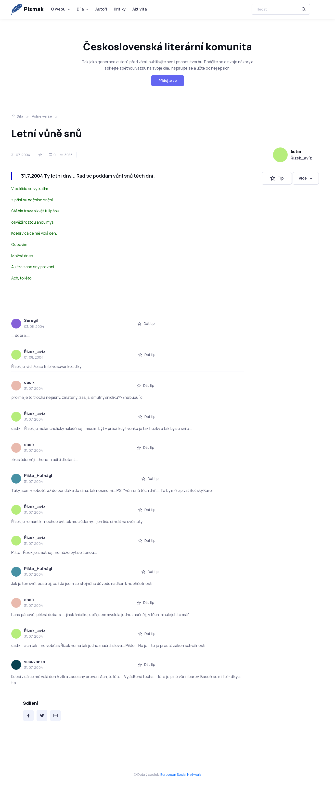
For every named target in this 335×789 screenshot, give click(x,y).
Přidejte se (167, 80)
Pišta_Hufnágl (38, 475)
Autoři (101, 9)
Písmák (33, 9)
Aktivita (139, 9)
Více (303, 178)
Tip (281, 178)
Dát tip (149, 323)
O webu (58, 9)
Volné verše (42, 116)
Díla (80, 9)
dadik (29, 382)
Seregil (31, 320)
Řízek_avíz (301, 158)
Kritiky (120, 9)
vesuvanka (34, 661)
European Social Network (180, 774)
